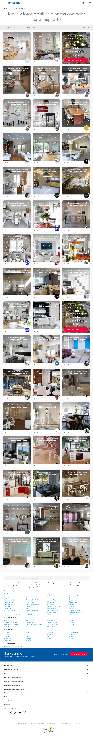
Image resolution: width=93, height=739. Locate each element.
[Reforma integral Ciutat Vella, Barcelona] (76, 214)
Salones (6, 620)
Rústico (28, 636)
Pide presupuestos (79, 654)
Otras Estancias (52, 626)
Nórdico (28, 641)
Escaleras (29, 626)
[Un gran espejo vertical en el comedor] (17, 315)
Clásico (28, 634)
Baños (71, 620)
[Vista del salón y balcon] (76, 517)
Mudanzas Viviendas (54, 606)
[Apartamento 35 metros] (76, 248)
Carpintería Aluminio (76, 596)
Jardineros (50, 604)
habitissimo (7, 8)
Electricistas (51, 602)
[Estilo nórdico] (46, 550)
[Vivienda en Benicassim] (17, 382)
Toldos (71, 614)
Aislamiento (29, 594)
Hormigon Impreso (10, 604)
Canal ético (7, 705)
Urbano (71, 634)
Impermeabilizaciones (33, 604)
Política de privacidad (37, 723)
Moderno (7, 632)
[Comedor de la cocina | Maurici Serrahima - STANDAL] (76, 180)
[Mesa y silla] (76, 483)
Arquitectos (7, 596)
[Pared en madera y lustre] (46, 382)
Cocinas (50, 620)
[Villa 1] (76, 147)
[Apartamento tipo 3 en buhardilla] (76, 550)
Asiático (50, 632)
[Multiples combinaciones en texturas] (76, 281)
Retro (49, 636)
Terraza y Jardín (52, 622)
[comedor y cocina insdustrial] (76, 79)
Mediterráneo (73, 632)
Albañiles (50, 594)
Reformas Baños (9, 610)
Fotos (6, 679)
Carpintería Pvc (31, 598)
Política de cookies (53, 723)
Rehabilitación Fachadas (12, 614)
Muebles (72, 606)
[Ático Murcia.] (76, 349)
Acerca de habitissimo (10, 703)
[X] (15, 712)
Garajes (71, 624)
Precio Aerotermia (9, 669)
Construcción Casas (75, 598)
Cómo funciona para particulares (13, 695)
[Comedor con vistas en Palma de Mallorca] (46, 79)
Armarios (72, 594)
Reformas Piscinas (75, 610)
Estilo (29, 27)
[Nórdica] (46, 46)
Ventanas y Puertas (53, 624)
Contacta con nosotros (10, 708)
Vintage (28, 638)
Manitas (28, 606)
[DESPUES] (46, 349)
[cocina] (46, 315)
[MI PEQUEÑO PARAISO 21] (76, 416)
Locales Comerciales (11, 622)
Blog (5, 676)
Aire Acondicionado (10, 594)
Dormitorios (30, 620)
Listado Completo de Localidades (14, 689)
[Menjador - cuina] (17, 281)
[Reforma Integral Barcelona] (17, 416)
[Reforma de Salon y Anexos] (46, 517)
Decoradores (30, 602)
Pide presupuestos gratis (76, 60)
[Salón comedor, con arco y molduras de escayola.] (17, 517)
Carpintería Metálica (10, 598)
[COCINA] (76, 382)
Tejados (49, 614)
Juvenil (71, 638)
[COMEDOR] (17, 147)
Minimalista (7, 636)
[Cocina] (76, 450)
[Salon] (46, 416)
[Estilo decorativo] (17, 248)
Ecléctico (29, 632)
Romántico (7, 638)
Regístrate (7, 697)
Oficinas (72, 622)
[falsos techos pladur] (17, 79)
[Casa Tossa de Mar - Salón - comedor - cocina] (17, 214)
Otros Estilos (8, 641)
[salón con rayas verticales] (17, 113)
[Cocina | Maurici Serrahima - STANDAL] (46, 180)
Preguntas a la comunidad (11, 677)
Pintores (28, 608)
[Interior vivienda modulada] (17, 349)
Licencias (72, 604)
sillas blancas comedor (13, 646)
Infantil (49, 638)
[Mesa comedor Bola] (46, 450)
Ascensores (29, 596)
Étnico (71, 636)
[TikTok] (24, 712)
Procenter (7, 681)
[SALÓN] (46, 147)
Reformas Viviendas (75, 612)
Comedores (30, 622)
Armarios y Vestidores (11, 624)
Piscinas (6, 626)
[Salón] (17, 46)
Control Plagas (52, 600)
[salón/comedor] (46, 248)
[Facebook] (10, 712)
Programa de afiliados (10, 706)
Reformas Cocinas (32, 610)
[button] (5, 62)
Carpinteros (51, 598)
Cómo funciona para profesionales (14, 699)
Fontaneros (73, 602)
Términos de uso (21, 723)
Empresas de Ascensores (11, 672)
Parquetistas (8, 608)
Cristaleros (72, 600)
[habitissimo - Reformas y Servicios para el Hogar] (12, 3)
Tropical (6, 634)
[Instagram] (6, 712)
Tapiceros (29, 614)
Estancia (8, 27)
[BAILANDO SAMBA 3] (46, 113)
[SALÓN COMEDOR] (46, 281)
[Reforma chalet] (17, 450)
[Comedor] (76, 113)
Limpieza (7, 606)
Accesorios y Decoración (34, 624)
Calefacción (51, 596)
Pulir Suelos (73, 608)
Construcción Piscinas (33, 600)
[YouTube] (20, 712)
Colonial (50, 634)
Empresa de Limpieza (10, 673)
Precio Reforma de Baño (11, 668)
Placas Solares (52, 608)
